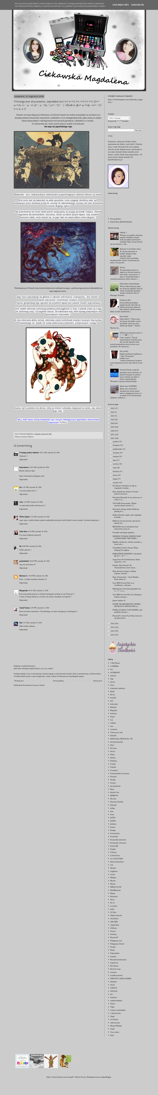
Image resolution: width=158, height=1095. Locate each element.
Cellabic (113, 723)
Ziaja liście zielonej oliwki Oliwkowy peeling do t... (126, 510)
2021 (113, 419)
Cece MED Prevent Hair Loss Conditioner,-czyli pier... (123, 584)
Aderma (113, 675)
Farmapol (113, 770)
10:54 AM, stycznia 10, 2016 (49, 452)
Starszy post (97, 681)
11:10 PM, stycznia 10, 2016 (38, 576)
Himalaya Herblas (116, 802)
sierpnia (116, 456)
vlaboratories (115, 1023)
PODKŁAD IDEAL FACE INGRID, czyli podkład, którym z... (127, 611)
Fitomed (113, 776)
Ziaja (112, 1035)
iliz (20, 546)
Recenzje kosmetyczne (118, 959)
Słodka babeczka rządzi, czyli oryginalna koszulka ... (127, 516)
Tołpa (112, 1007)
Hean (112, 789)
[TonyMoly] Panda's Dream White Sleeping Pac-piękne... (125, 549)
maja (115, 467)
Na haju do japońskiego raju (58, 126)
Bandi (112, 691)
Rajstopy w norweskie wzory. (130, 249)
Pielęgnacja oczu (116, 941)
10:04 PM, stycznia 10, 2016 (40, 561)
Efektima (113, 761)
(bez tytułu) (124, 316)
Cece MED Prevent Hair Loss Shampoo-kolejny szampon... (127, 595)
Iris (20, 487)
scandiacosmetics (116, 975)
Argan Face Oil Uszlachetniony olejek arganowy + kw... (126, 560)
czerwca (116, 464)
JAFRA (113, 817)
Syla (20, 622)
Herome (113, 798)
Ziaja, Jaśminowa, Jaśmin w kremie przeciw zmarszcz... (125, 492)
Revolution (114, 966)
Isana (112, 814)
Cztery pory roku (116, 732)
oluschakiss (114, 918)
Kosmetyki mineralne (118, 840)
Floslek (113, 780)
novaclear (113, 906)
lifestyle (113, 868)
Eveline (113, 764)
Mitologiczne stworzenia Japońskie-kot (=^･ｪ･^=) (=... (127, 590)
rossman (113, 972)
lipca (115, 460)
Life (111, 865)
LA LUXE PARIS (116, 858)
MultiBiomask (115, 890)
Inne (111, 811)
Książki (113, 849)
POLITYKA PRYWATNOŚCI (121, 222)
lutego (115, 479)
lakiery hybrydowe (117, 862)
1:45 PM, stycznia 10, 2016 (32, 487)
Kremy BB (114, 846)
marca (115, 475)
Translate (125, 121)
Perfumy (113, 934)
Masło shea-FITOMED (128, 386)
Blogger (108, 1077)
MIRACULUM (115, 887)
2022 (113, 416)
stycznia (116, 482)
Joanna (112, 827)
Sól (111, 994)
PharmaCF (114, 937)
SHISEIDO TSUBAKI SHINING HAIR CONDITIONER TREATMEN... (127, 537)
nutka (112, 909)
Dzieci (112, 754)
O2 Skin (113, 912)
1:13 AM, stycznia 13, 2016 (32, 622)
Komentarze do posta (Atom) (34, 685)
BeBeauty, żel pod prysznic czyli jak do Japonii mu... (126, 522)
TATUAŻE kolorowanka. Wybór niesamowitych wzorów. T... (125, 504)
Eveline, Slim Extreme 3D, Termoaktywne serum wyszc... (124, 566)
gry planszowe (115, 786)
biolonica (113, 713)
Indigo (112, 808)
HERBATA (114, 795)
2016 (113, 438)
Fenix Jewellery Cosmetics (119, 773)
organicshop (114, 925)
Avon (112, 685)
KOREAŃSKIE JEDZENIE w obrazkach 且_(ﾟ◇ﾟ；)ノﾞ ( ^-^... (127, 555)
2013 (113, 631)
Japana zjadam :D (119, 600)
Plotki (112, 950)
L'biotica (113, 852)
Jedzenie (113, 824)
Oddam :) (123, 232)
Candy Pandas (24, 608)
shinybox (113, 981)
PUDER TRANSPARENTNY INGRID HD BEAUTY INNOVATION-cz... (126, 605)
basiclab (113, 698)
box (111, 720)
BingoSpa (113, 710)
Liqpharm (114, 871)
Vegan (112, 1016)
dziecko (113, 758)
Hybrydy (113, 805)
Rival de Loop (115, 969)
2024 (113, 408)
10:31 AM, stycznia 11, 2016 (38, 590)
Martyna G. (23, 576)
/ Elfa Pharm (115, 663)
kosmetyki (114, 836)
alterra (112, 682)
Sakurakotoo (24, 467)
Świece (112, 1004)
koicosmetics (115, 833)
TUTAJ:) (63, 422)
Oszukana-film (125, 300)
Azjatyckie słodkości (27, 437)
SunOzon (113, 997)
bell (111, 701)
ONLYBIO (114, 922)
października (117, 449)
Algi (111, 679)
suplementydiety (116, 1000)
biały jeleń (114, 704)
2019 (113, 427)
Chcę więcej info (120, 5)
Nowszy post (19, 681)
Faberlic (113, 767)
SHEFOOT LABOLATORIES (120, 978)
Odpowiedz (23, 459)
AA (111, 669)
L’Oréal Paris (115, 855)
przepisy (113, 956)
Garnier (113, 783)
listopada (116, 445)
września (116, 453)
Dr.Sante (113, 748)
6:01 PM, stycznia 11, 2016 (39, 608)
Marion (113, 881)
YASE (112, 1029)
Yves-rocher (114, 1032)
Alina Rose (23, 531)
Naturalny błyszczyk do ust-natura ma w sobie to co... (127, 498)
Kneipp (113, 830)
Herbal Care (114, 792)
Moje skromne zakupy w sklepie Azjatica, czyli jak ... (124, 572)
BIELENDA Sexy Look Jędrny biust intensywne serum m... (125, 528)
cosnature (113, 729)
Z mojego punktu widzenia (29, 452)
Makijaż (113, 877)
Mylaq (112, 893)
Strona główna (58, 681)
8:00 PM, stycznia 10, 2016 (32, 546)
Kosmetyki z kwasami (118, 843)
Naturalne (114, 896)
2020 (113, 423)
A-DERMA (114, 666)
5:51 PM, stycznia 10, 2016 (40, 517)
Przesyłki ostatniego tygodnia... (124, 532)
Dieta (112, 745)
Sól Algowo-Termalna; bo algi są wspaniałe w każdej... (124, 487)
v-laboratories (115, 1013)
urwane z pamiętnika (117, 1010)
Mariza (112, 884)
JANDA (113, 821)
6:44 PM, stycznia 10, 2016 (37, 531)
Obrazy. (122, 267)
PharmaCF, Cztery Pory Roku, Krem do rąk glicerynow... (127, 617)
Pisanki (113, 947)
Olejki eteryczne (116, 915)
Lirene (112, 874)
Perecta (113, 931)
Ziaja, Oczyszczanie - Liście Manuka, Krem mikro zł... (126, 578)
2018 (113, 431)
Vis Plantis (114, 1019)
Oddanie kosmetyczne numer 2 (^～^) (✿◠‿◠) (131, 334)
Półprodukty (114, 953)
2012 (113, 635)
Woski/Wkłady (116, 1026)
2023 (113, 412)
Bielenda (113, 707)
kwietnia (116, 471)
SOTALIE (113, 991)
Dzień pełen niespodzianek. (130, 284)
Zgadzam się (137, 5)
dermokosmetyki (116, 742)
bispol (112, 716)
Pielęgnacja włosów (117, 944)
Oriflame (113, 928)
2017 (113, 434)
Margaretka (23, 590)
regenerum (114, 963)
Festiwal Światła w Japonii (129, 370)
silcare (112, 985)
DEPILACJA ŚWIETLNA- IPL (121, 739)
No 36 (112, 903)
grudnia (116, 441)
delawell (113, 735)
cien (111, 726)
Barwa (112, 694)
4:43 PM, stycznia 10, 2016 (33, 502)
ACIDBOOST (115, 672)
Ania (21, 502)
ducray (112, 751)
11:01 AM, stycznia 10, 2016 (39, 467)
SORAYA (113, 988)
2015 (113, 623)
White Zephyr (24, 517)
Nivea (112, 899)
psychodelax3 (24, 561)
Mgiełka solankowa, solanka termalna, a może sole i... (127, 543)
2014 (113, 627)
